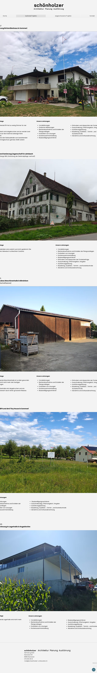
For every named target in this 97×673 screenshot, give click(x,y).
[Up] (93, 669)
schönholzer (49, 5)
